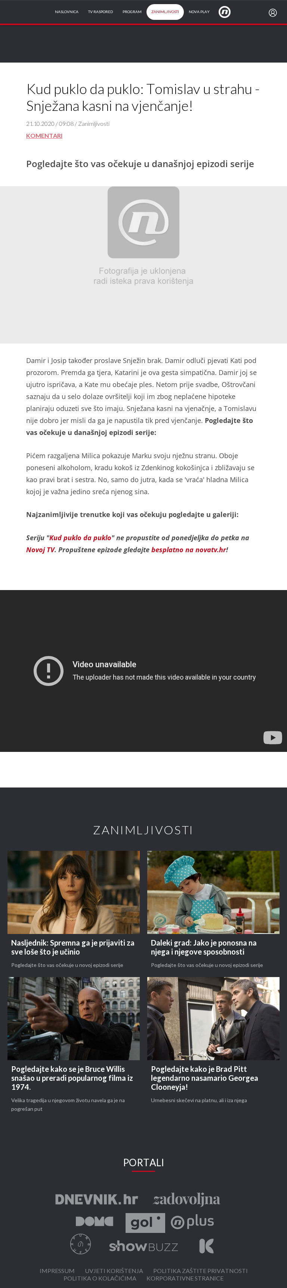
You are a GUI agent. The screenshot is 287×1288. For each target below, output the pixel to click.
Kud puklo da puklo (80, 537)
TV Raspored (100, 12)
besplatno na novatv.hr (188, 549)
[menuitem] (274, 12)
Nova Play (199, 12)
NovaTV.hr (229, 11)
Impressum (57, 1271)
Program (132, 12)
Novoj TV (40, 549)
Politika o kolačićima (100, 1278)
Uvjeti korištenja (114, 1271)
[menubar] (274, 12)
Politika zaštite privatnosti (200, 1271)
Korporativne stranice (184, 1278)
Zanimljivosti (165, 12)
